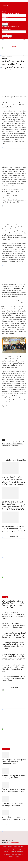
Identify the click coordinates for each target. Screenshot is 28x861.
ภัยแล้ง (3, 443)
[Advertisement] (14, 423)
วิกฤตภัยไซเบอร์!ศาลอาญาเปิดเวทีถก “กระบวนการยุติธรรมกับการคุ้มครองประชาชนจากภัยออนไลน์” (14, 635)
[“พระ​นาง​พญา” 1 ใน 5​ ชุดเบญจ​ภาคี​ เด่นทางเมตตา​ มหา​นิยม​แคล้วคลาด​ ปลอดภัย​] (14, 755)
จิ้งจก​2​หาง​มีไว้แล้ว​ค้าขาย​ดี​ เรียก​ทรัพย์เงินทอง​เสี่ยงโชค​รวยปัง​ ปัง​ (13, 790)
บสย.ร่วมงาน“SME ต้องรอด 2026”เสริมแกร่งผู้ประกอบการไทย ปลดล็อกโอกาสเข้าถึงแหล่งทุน (14, 626)
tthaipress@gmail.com (13, 842)
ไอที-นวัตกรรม (6, 851)
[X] (11, 452)
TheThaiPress (8, 440)
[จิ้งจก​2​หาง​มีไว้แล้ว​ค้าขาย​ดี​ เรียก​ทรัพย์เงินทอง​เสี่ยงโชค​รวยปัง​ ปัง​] (14, 785)
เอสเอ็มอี (15, 846)
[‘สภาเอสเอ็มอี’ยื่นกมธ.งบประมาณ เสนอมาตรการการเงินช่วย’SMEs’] (14, 812)
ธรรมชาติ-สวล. (20, 851)
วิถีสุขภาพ (11, 848)
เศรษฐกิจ (10, 846)
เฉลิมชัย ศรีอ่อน (15, 445)
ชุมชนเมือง (23, 848)
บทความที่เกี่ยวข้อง (8, 460)
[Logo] (11, 56)
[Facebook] (8, 452)
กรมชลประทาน (15, 440)
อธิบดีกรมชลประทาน (6, 445)
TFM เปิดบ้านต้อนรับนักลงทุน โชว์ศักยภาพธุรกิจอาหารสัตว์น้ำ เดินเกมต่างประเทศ (14, 679)
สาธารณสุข (13, 851)
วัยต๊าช (9, 849)
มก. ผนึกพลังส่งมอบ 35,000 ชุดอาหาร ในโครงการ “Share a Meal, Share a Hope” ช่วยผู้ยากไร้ (14, 529)
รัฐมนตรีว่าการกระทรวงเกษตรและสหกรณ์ (14, 443)
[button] (2, 52)
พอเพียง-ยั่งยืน (21, 853)
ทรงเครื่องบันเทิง (7, 854)
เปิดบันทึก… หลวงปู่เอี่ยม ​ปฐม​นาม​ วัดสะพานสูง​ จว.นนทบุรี (13, 777)
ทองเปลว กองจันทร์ (17, 441)
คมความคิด (16, 848)
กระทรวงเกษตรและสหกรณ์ (7, 441)
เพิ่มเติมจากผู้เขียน (20, 460)
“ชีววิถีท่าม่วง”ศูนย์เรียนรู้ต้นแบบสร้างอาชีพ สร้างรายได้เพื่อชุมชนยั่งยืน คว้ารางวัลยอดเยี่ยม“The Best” (13, 668)
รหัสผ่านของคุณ (5, 22)
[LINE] (15, 452)
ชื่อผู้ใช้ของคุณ (5, 17)
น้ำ (23, 441)
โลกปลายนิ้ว (14, 854)
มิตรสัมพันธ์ (11, 856)
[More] (22, 452)
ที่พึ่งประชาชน (4, 848)
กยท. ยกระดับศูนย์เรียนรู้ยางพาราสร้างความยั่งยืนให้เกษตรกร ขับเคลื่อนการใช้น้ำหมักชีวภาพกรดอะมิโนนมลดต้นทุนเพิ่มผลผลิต (14, 657)
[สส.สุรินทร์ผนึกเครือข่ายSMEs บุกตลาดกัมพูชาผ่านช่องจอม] (14, 799)
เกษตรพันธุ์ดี (20, 846)
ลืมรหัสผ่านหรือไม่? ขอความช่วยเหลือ (10, 26)
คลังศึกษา (20, 849)
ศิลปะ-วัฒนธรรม (13, 853)
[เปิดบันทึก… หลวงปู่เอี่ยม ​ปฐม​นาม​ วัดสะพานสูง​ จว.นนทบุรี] (14, 771)
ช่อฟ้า (5, 849)
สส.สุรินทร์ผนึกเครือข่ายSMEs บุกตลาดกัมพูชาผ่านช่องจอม (13, 804)
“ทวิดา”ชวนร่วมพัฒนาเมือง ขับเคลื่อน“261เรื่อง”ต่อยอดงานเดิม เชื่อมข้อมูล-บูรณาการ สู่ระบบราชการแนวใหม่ (13, 604)
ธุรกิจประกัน (20, 854)
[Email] (18, 452)
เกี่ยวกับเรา (5, 5)
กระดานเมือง (5, 853)
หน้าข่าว (5, 846)
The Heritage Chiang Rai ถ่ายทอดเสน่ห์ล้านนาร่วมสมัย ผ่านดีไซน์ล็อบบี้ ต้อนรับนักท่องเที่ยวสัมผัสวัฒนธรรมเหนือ (13, 645)
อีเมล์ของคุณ (5, 34)
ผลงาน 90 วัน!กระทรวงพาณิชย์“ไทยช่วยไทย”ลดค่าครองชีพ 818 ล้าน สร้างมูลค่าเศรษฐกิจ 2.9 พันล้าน (13, 615)
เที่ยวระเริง (15, 849)
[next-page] (2, 534)
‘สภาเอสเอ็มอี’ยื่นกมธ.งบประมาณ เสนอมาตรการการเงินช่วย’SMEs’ (13, 818)
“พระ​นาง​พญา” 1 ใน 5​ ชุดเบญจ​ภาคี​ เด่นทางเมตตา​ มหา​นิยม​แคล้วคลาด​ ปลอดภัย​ (14, 762)
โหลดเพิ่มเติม (5, 686)
